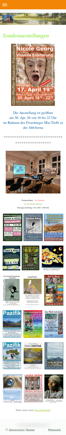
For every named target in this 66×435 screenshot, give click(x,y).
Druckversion (16, 429)
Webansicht (54, 429)
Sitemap (30, 429)
